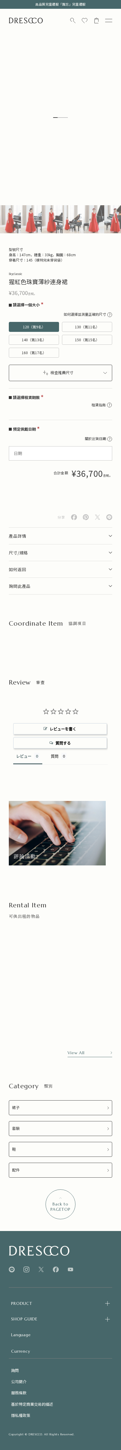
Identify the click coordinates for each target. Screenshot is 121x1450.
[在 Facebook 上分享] (74, 517)
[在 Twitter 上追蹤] (41, 1269)
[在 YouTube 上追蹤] (70, 1269)
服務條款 (18, 1392)
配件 (16, 1170)
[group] (57, 833)
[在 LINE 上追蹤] (12, 1269)
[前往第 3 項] (52, 219)
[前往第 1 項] (10, 219)
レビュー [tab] (23, 756)
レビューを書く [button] (63, 728)
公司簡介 (18, 1381)
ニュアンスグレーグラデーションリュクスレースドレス (39, 1024)
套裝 (16, 1128)
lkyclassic (15, 273)
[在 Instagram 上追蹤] (26, 1269)
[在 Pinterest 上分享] (86, 517)
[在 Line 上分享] (109, 517)
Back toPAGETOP (60, 1206)
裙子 (16, 1108)
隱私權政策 (20, 1415)
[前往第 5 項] (93, 219)
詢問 (15, 1370)
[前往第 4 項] (73, 219)
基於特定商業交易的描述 (32, 1404)
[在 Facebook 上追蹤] (56, 1269)
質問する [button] (63, 743)
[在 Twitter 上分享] (97, 517)
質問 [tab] (54, 756)
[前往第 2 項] (31, 219)
